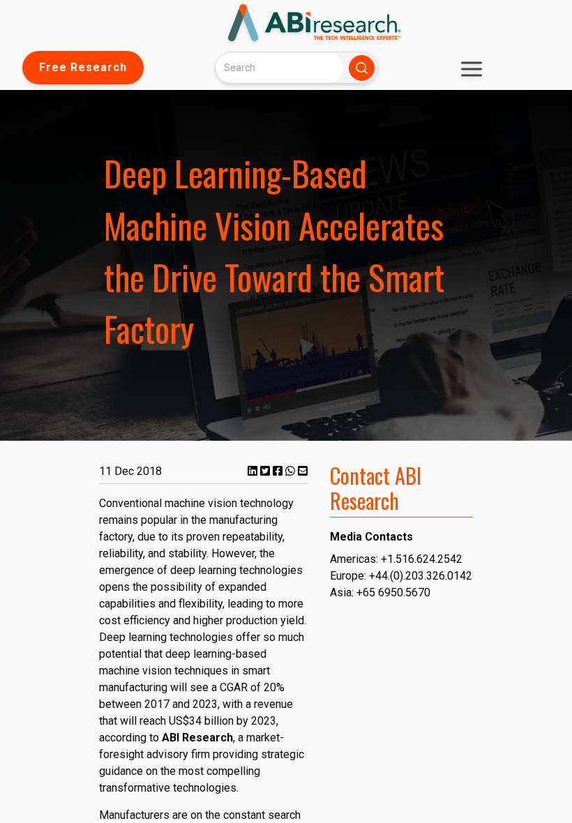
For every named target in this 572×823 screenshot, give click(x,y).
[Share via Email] (303, 471)
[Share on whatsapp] (291, 471)
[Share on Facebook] (279, 471)
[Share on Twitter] (266, 471)
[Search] (362, 68)
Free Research (83, 67)
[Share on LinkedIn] (254, 471)
